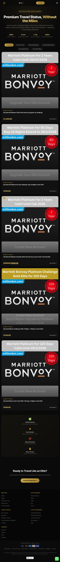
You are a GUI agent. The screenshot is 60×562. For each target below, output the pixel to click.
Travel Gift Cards (20, 45)
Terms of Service (16, 548)
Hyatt (32, 500)
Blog (32, 523)
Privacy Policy (7, 548)
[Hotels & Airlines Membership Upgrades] (4, 3)
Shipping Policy (33, 548)
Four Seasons (4, 513)
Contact (3, 532)
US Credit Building (36, 49)
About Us (3, 530)
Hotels (2, 495)
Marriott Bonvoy (35, 495)
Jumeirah (3, 523)
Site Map (3, 537)
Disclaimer (48, 548)
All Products (9, 45)
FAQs (2, 535)
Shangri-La (4, 515)
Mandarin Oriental (5, 518)
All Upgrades (34, 520)
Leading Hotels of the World (8, 520)
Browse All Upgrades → (30, 480)
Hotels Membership (23, 49)
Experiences (4, 503)
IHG (32, 503)
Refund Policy (25, 548)
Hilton (32, 498)
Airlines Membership (33, 45)
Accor (32, 505)
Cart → (40, 3)
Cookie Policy (41, 548)
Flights (3, 498)
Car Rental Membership (48, 45)
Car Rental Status (35, 518)
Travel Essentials (5, 505)
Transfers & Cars (5, 500)
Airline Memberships (36, 515)
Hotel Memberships (36, 513)
